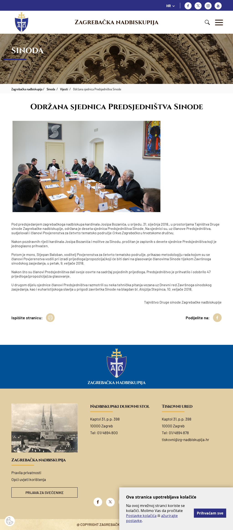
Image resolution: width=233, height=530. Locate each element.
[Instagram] (208, 5)
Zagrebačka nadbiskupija (116, 22)
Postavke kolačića (141, 515)
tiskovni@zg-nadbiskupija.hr (185, 439)
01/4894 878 (179, 432)
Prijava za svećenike (44, 492)
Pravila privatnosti (26, 472)
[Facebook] (188, 5)
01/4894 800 (107, 432)
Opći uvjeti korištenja (28, 479)
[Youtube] (218, 5)
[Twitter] (198, 5)
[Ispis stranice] (50, 317)
